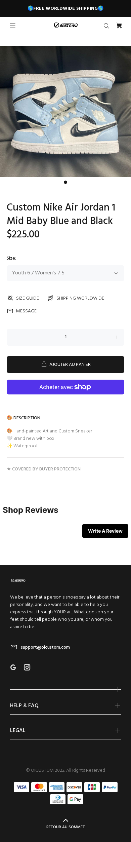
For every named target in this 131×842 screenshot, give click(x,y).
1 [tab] (65, 182)
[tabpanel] (65, 111)
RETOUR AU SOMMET (65, 827)
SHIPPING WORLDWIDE (80, 298)
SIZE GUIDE (27, 298)
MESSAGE (26, 311)
